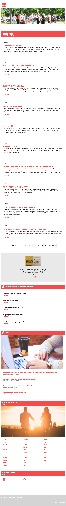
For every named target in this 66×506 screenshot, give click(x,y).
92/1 (24, 463)
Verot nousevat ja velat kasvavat (15, 187)
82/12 (45, 452)
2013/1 (5, 442)
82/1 (45, 455)
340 (46, 245)
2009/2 (5, 463)
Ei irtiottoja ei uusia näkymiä (13, 106)
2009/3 (5, 460)
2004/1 (25, 450)
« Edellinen (13, 245)
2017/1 (4, 439)
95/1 (24, 460)
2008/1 (25, 444)
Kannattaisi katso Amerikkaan (14, 86)
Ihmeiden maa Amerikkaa (11, 146)
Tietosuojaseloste (60, 503)
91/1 (24, 465)
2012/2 (5, 447)
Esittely (33, 276)
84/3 (45, 444)
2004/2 (25, 447)
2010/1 (5, 457)
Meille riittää (8, 126)
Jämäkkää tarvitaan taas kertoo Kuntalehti (19, 66)
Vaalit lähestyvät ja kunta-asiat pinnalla (19, 207)
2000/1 (25, 457)
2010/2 (5, 455)
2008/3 (25, 439)
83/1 (45, 450)
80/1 (45, 460)
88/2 (45, 442)
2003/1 (25, 452)
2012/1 (5, 450)
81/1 (45, 457)
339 (42, 245)
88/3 (45, 439)
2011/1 (5, 452)
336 (29, 245)
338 (38, 245)
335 (25, 245)
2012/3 (5, 444)
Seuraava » (52, 245)
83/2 (45, 447)
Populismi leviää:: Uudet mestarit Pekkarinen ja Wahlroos (24, 229)
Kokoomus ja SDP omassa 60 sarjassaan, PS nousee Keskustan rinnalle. (29, 167)
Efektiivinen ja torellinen (12, 45)
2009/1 (5, 465)
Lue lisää (6, 54)
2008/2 (25, 442)
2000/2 (25, 455)
